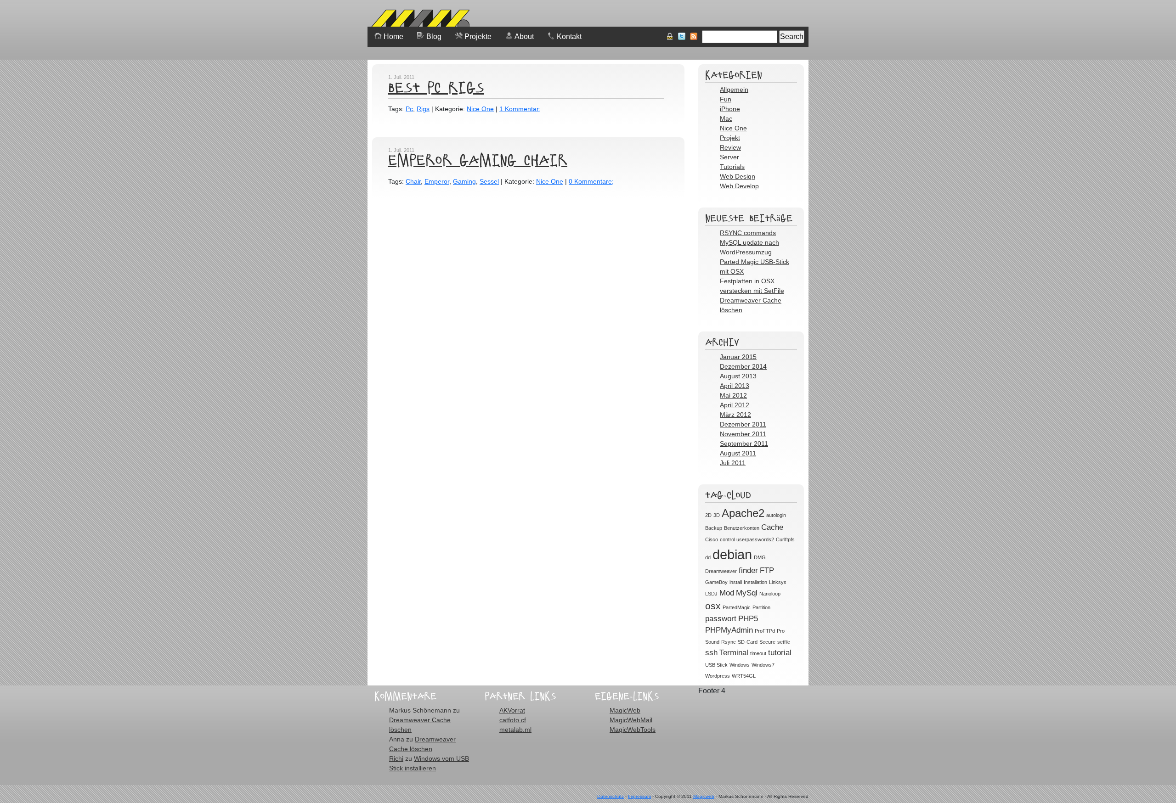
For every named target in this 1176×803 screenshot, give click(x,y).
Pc (409, 108)
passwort (720, 618)
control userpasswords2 (747, 539)
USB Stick (716, 665)
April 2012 (734, 405)
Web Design (737, 176)
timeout (758, 653)
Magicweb (703, 796)
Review (730, 147)
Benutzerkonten (741, 528)
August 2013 (738, 376)
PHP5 (748, 618)
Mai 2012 (733, 395)
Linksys (777, 582)
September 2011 (744, 443)
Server (729, 157)
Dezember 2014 (743, 366)
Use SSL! (669, 36)
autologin (776, 515)
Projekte (478, 36)
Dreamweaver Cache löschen (750, 305)
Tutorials (732, 166)
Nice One (480, 108)
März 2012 (735, 414)
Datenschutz (610, 796)
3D (716, 515)
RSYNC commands (748, 232)
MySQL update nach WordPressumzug (749, 247)
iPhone (730, 108)
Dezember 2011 (743, 424)
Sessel (489, 181)
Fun (725, 99)
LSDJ (711, 593)
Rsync (728, 642)
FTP (767, 570)
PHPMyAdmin (729, 630)
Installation (755, 582)
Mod (726, 593)
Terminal (733, 652)
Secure (767, 642)
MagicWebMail (631, 720)
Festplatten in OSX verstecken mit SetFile (752, 285)
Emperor (436, 181)
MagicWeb (625, 710)
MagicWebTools (633, 729)
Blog (433, 36)
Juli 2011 (733, 462)
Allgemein (734, 89)
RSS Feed (693, 36)
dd (708, 557)
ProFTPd (765, 631)
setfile (783, 642)
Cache (772, 527)
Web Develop (739, 186)
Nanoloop (769, 593)
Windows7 (763, 665)
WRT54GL (744, 676)
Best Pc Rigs (436, 87)
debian (732, 554)
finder (748, 570)
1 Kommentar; (520, 108)
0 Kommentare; (591, 181)
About (524, 36)
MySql (747, 593)
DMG (760, 557)
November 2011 (743, 434)
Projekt (730, 137)
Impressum (639, 796)
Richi (396, 758)
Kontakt (569, 36)
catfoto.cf (512, 720)
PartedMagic (737, 607)
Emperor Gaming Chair (477, 159)
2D (708, 515)
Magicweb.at (418, 20)
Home (393, 36)
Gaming (464, 181)
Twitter (681, 36)
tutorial (780, 652)
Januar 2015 (738, 356)
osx (713, 606)
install (735, 582)
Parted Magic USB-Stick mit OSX (754, 266)
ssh (711, 652)
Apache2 (743, 513)
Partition (761, 607)
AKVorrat (512, 710)
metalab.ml (515, 729)
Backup (713, 528)
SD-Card (748, 642)
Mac (726, 118)
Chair (413, 181)
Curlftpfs (785, 539)
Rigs (423, 108)
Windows (739, 665)
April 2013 (734, 385)
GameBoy (716, 582)
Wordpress (717, 676)
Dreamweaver (721, 571)
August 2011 (738, 453)
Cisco (711, 539)
